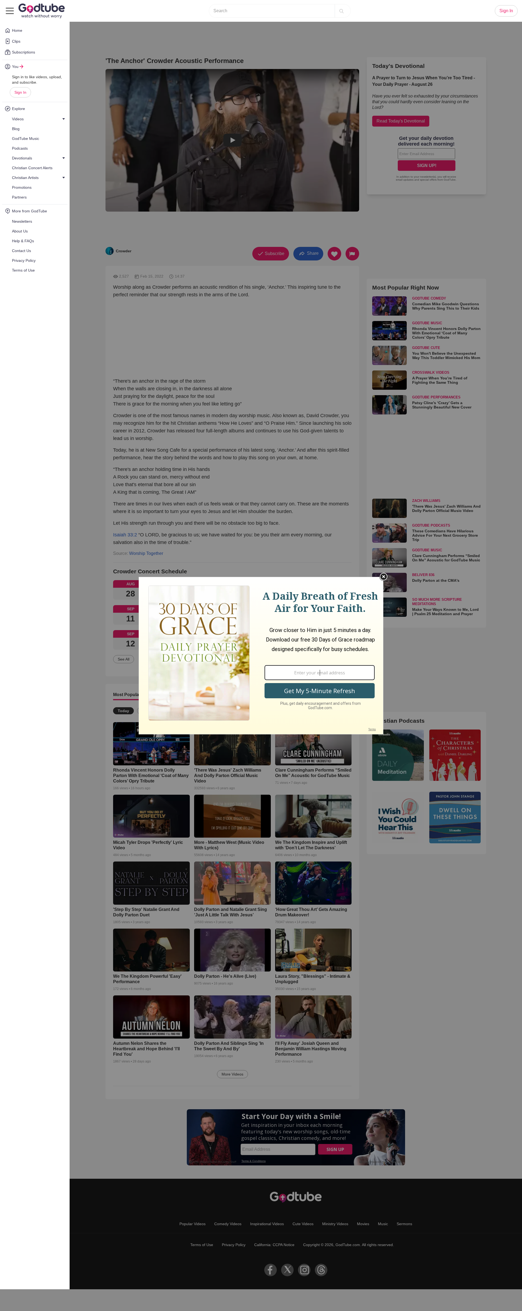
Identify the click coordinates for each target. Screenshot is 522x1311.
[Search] (341, 11)
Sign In (20, 92)
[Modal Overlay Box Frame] (261, 655)
